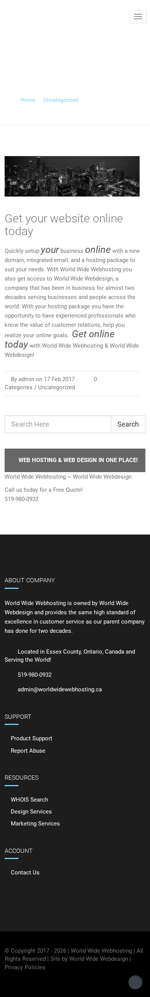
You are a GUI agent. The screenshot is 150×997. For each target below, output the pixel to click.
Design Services (31, 811)
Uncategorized (60, 100)
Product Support (31, 738)
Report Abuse (28, 750)
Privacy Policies (25, 967)
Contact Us (25, 872)
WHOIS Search (29, 799)
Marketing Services (35, 823)
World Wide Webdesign (98, 958)
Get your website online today (64, 225)
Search (128, 424)
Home (28, 100)
